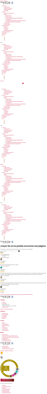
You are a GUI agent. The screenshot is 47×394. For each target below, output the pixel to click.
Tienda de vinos (7, 7)
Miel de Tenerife (9, 16)
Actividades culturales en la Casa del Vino (13, 21)
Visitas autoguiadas (7, 9)
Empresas (6, 29)
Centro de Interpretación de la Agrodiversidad (14, 18)
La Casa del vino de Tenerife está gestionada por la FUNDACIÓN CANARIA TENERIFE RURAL (16, 294)
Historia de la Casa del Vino (9, 13)
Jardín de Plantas (7, 24)
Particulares (6, 28)
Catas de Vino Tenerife (8, 8)
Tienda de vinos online (6, 31)
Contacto (4, 34)
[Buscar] (19, 251)
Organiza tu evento (5, 25)
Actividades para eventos (8, 30)
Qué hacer (4, 5)
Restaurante (4, 32)
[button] (23, 42)
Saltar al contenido (3, 1)
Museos (5, 14)
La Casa (3, 11)
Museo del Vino (8, 15)
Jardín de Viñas (7, 23)
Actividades (6, 10)
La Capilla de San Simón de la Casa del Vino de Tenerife (16, 20)
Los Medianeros (8, 19)
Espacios (5, 26)
